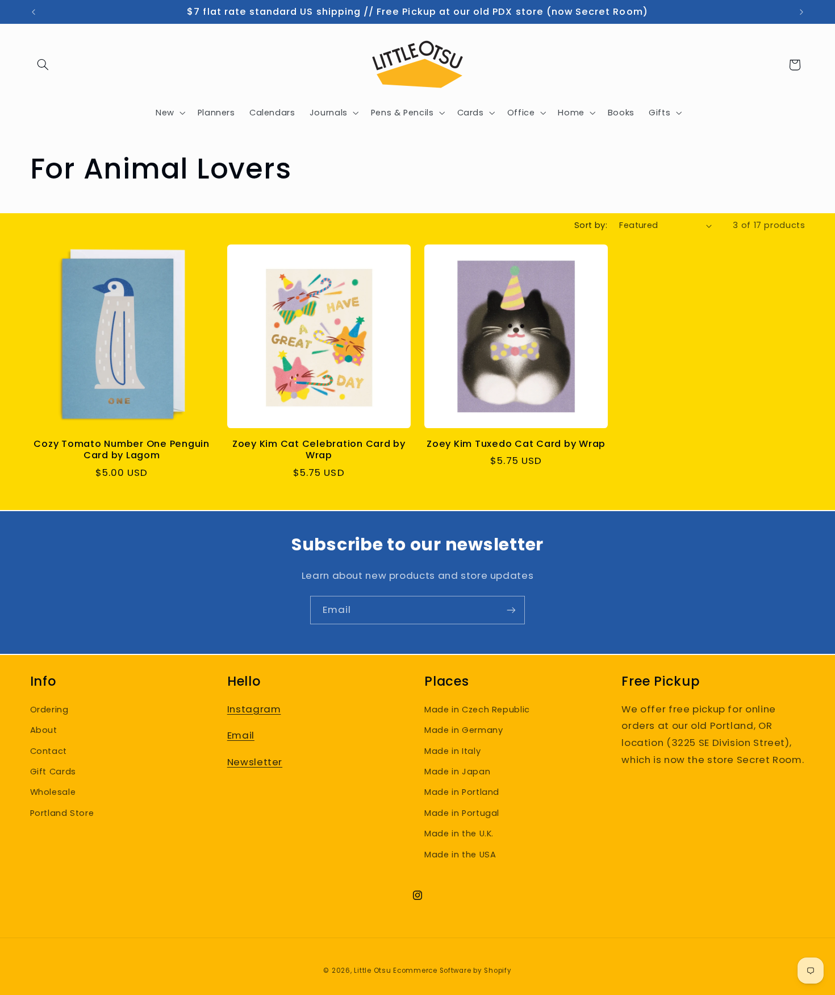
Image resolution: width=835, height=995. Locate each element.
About (43, 730)
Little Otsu (372, 970)
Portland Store (62, 813)
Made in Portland (461, 792)
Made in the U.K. (459, 833)
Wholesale (53, 792)
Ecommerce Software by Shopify (452, 970)
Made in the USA (460, 854)
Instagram (254, 709)
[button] (43, 65)
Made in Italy (452, 751)
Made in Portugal (461, 813)
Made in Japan (457, 771)
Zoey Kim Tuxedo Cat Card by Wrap (516, 444)
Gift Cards (53, 771)
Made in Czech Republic (477, 709)
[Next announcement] (801, 12)
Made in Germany (463, 730)
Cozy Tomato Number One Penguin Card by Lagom (122, 450)
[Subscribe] (511, 610)
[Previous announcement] (33, 12)
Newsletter (254, 762)
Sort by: (590, 225)
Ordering (49, 709)
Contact (48, 751)
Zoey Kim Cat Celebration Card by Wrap (319, 450)
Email (240, 735)
